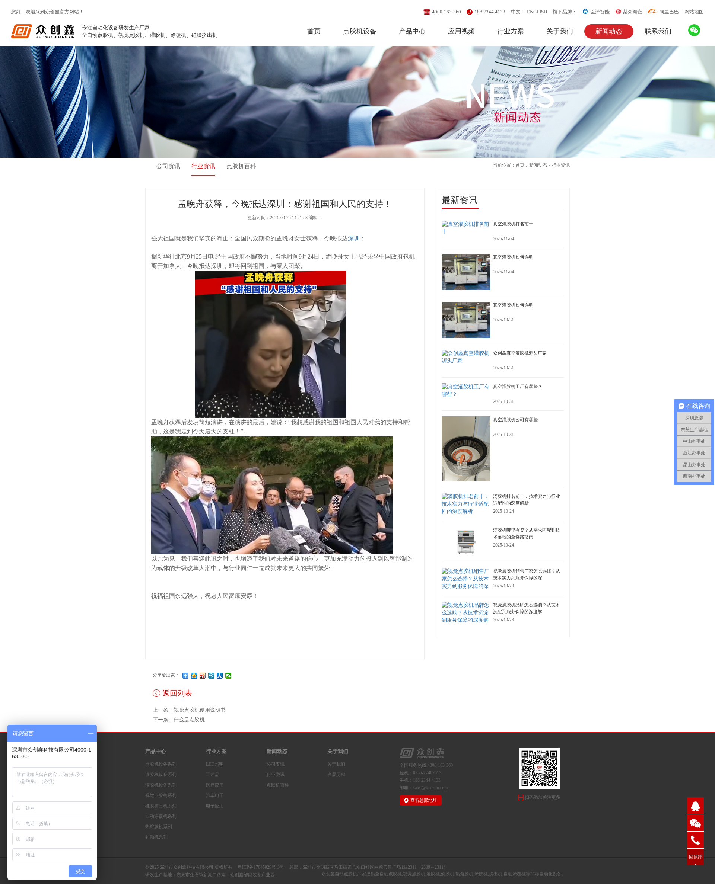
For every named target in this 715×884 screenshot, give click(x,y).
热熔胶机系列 (158, 826)
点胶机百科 (241, 166)
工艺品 (212, 774)
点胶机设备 (359, 31)
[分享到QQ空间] (194, 676)
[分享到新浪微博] (203, 676)
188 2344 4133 (489, 12)
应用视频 (461, 31)
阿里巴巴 (669, 12)
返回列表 (177, 693)
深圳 (354, 238)
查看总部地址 (423, 800)
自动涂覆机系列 (161, 816)
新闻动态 (608, 31)
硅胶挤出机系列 (161, 805)
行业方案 (510, 31)
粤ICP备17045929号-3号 (261, 867)
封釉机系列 (156, 837)
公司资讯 (168, 166)
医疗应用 (215, 785)
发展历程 (336, 774)
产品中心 (412, 31)
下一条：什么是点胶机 (179, 720)
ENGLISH (537, 12)
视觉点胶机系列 (161, 795)
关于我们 (559, 31)
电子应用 (215, 805)
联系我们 (658, 31)
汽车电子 (215, 795)
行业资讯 (561, 165)
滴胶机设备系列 (161, 785)
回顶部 (695, 856)
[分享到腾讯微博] (211, 676)
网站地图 (694, 12)
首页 (314, 31)
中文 (516, 12)
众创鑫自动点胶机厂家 (343, 874)
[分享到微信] (228, 676)
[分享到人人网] (220, 676)
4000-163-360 (446, 12)
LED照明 (214, 764)
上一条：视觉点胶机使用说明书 (189, 710)
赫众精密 (632, 12)
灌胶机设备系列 (161, 774)
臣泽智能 (600, 12)
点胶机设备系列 (161, 764)
